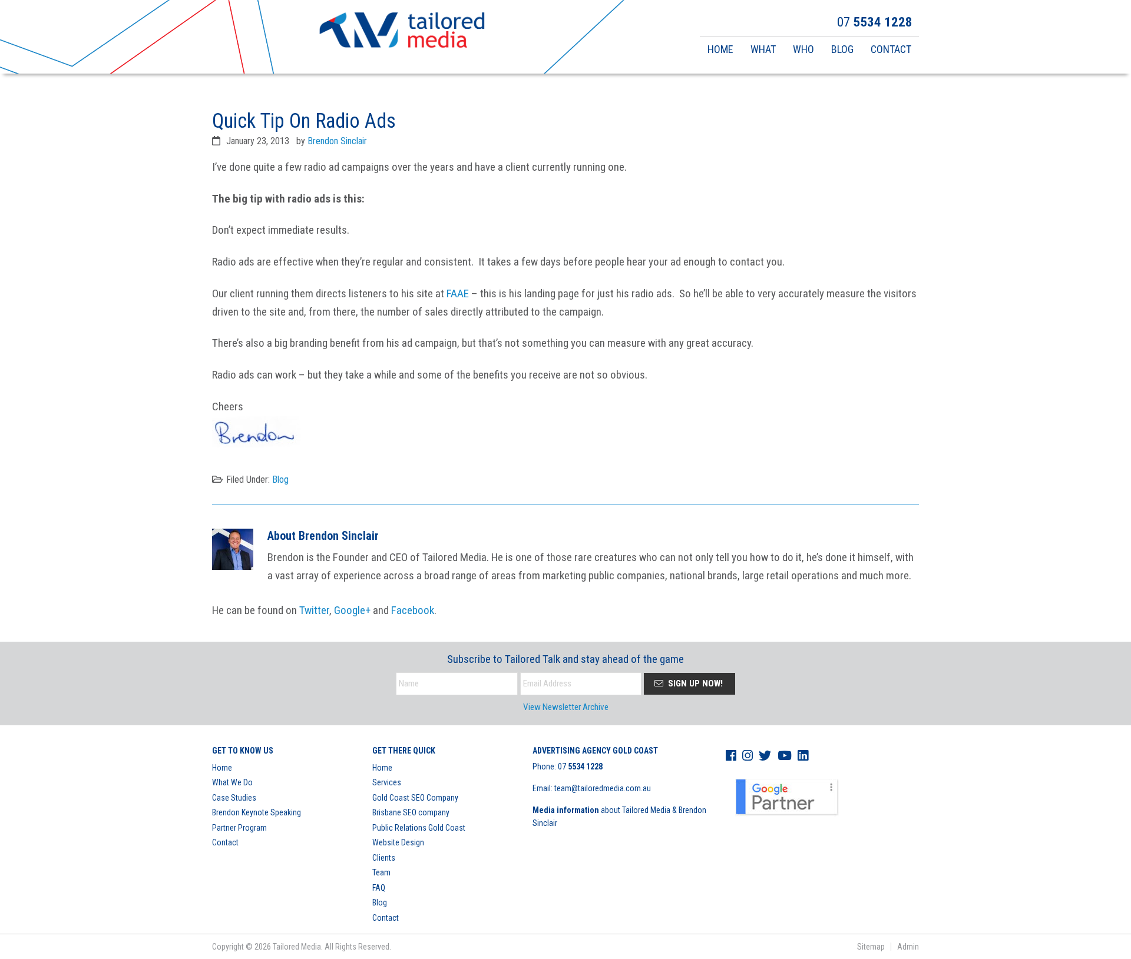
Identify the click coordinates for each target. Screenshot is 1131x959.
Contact (225, 842)
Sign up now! (694, 683)
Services (386, 782)
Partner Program (239, 827)
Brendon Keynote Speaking (256, 812)
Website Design (398, 842)
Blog (280, 479)
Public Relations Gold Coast (418, 827)
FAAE (458, 293)
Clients (383, 857)
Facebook (412, 610)
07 (580, 766)
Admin (908, 947)
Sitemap (871, 947)
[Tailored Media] (402, 31)
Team (381, 872)
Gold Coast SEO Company (415, 797)
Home (222, 767)
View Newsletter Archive (566, 707)
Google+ (352, 610)
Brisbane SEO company (410, 812)
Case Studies (234, 797)
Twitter (314, 610)
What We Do (232, 782)
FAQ (378, 887)
